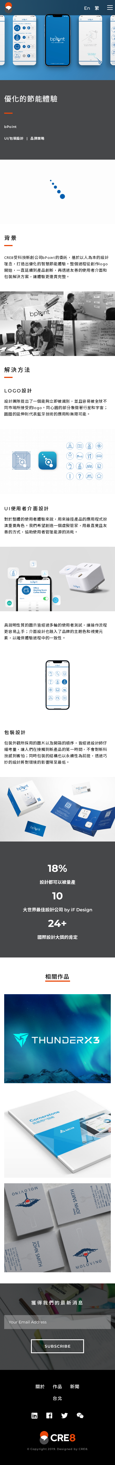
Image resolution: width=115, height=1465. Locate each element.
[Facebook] (49, 1416)
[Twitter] (64, 1416)
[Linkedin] (34, 1416)
